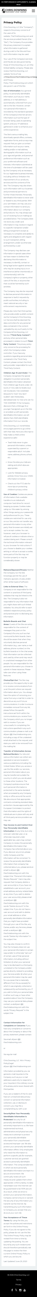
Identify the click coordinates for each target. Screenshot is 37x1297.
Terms (18, 1280)
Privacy (18, 1285)
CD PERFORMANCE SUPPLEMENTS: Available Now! (18, 3)
